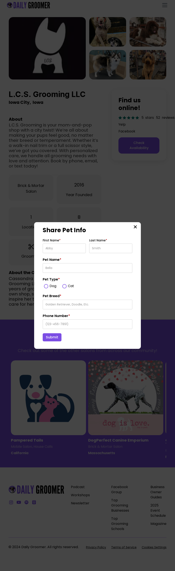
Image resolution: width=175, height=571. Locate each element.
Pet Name (52, 259)
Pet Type (51, 279)
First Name (52, 240)
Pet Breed (52, 296)
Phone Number (56, 316)
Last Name (98, 240)
